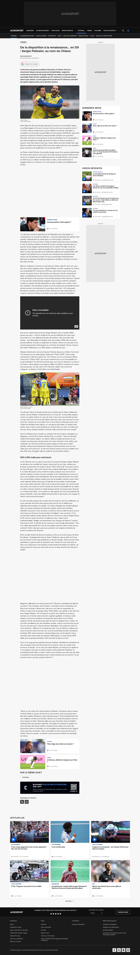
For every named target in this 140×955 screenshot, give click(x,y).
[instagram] (128, 950)
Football (23, 42)
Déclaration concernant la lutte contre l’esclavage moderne (114, 933)
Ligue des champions (16, 938)
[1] (51, 914)
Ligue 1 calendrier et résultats (19, 930)
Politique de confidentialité (111, 927)
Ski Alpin (43, 930)
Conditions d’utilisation (110, 924)
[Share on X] (22, 802)
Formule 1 (43, 924)
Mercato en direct (15, 941)
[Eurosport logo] (16, 30)
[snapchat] (123, 950)
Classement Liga (15, 936)
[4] (58, 914)
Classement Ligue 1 (16, 927)
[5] (60, 914)
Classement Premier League (18, 933)
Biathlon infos (45, 933)
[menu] (123, 30)
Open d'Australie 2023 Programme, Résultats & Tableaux (54, 939)
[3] (56, 914)
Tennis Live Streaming (47, 936)
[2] (53, 914)
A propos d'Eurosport (78, 924)
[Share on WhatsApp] (27, 802)
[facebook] (114, 950)
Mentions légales (108, 930)
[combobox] (96, 913)
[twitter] (119, 950)
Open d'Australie (46, 927)
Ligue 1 (12, 924)
